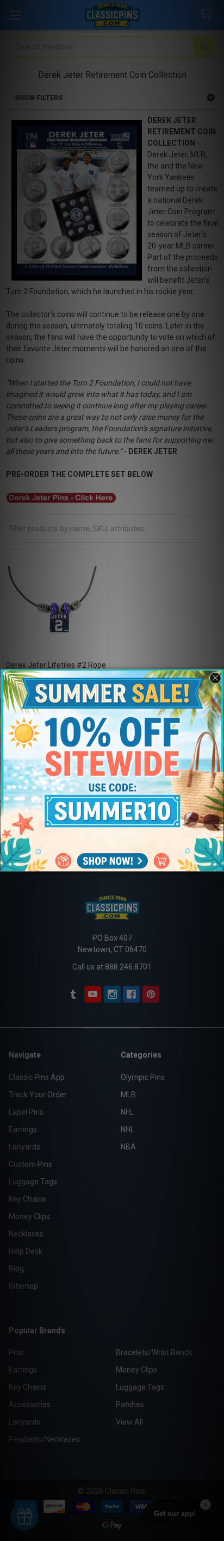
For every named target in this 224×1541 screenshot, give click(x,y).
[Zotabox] (217, 862)
